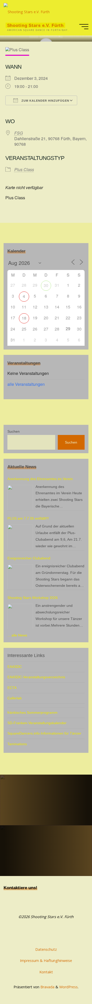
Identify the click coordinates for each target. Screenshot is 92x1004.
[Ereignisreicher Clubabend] (20, 577)
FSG (18, 133)
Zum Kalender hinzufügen (44, 100)
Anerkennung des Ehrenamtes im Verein (40, 479)
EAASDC (14, 667)
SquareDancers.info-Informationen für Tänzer (44, 733)
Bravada (46, 986)
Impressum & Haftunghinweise (46, 960)
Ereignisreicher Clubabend (28, 558)
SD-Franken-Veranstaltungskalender (36, 723)
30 (46, 285)
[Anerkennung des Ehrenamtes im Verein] (20, 497)
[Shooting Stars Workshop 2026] (20, 616)
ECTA (12, 688)
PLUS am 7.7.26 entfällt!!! (28, 518)
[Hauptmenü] (83, 26)
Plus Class (24, 169)
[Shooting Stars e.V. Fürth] (27, 8)
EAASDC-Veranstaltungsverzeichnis (36, 677)
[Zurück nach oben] (72, 984)
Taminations (17, 744)
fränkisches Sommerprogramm (32, 712)
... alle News (17, 635)
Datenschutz (46, 949)
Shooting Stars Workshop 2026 (32, 598)
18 (24, 318)
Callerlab (14, 698)
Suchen (13, 431)
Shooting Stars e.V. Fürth (35, 25)
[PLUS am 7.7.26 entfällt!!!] (20, 537)
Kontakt (46, 972)
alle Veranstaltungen (26, 384)
